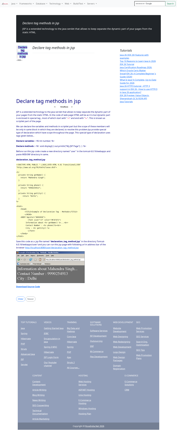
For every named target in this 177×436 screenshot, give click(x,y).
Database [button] (41, 3)
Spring (24, 333)
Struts (24, 349)
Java (23, 328)
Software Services (99, 330)
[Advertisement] (63, 80)
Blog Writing (38, 395)
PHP (23, 343)
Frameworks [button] (25, 3)
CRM (127, 389)
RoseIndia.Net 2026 (94, 426)
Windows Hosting (87, 408)
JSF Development (98, 335)
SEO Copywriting (40, 405)
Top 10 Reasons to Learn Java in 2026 (138, 61)
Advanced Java (28, 354)
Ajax (69, 357)
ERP (92, 346)
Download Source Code (28, 286)
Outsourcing (96, 341)
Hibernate (26, 338)
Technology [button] (55, 3)
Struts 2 (71, 362)
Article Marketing (40, 418)
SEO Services (142, 336)
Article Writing (39, 389)
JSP (22, 359)
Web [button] (67, 3)
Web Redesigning (121, 341)
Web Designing (120, 336)
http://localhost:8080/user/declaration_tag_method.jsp (52, 247)
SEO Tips (140, 350)
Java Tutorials (126, 101)
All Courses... (73, 367)
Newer (30, 299)
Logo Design (119, 352)
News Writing (39, 400)
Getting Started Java (53, 328)
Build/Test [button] (78, 3)
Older (20, 299)
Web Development (122, 347)
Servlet (24, 364)
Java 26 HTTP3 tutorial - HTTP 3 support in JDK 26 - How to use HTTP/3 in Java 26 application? (138, 89)
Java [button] (13, 3)
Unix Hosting (85, 395)
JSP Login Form (51, 357)
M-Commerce (96, 351)
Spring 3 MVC (50, 347)
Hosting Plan (85, 413)
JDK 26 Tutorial (127, 64)
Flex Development (99, 356)
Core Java (71, 336)
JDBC (46, 333)
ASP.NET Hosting (87, 389)
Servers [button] (91, 3)
